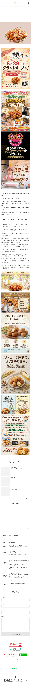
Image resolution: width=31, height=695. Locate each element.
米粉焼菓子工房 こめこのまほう (15, 680)
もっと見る (25, 498)
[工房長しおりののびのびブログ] (15, 188)
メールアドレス (5, 604)
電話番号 (3, 610)
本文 (2, 616)
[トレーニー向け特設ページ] (15, 159)
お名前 (3, 597)
